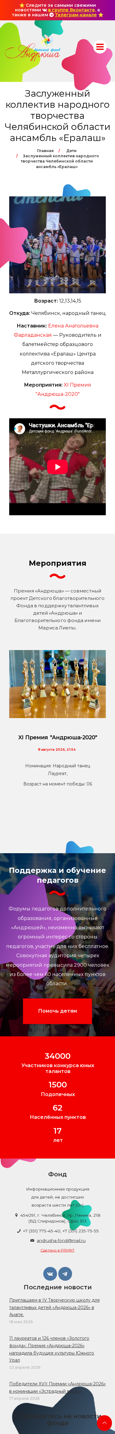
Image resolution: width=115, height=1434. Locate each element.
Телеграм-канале (76, 15)
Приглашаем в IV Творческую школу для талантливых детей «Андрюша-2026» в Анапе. (54, 1307)
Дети (71, 150)
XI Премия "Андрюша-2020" (57, 737)
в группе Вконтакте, (72, 10)
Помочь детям (57, 1011)
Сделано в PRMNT (57, 1250)
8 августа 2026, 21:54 (57, 749)
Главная (45, 150)
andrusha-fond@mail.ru (61, 1240)
